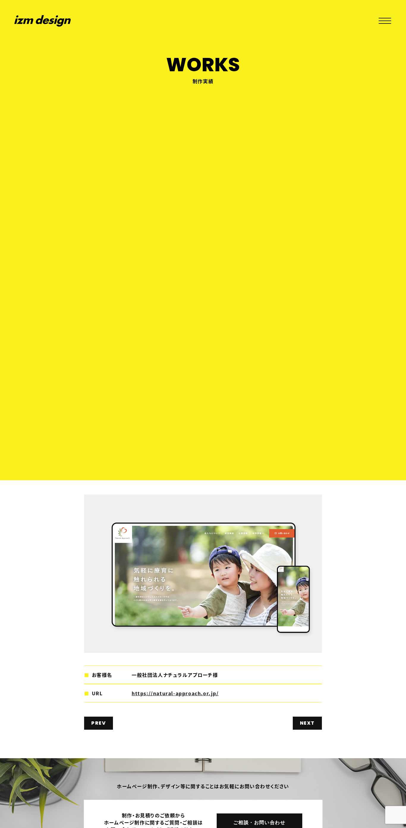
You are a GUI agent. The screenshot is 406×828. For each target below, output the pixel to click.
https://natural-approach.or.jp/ (175, 693)
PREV (98, 723)
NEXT (307, 723)
